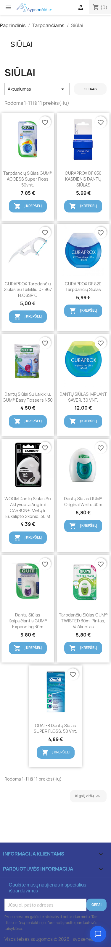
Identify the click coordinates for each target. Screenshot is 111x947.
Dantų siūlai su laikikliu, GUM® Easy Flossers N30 (28, 397)
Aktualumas (37, 89)
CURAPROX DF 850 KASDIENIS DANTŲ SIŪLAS (83, 179)
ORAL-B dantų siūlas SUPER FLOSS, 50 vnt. (55, 728)
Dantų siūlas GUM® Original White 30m (83, 501)
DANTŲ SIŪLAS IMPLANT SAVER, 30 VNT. (83, 397)
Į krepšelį (28, 206)
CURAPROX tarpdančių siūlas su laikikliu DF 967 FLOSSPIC (28, 289)
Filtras (90, 89)
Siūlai (21, 44)
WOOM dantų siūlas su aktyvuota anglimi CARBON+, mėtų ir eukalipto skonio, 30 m (27, 507)
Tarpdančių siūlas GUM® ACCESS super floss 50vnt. (27, 179)
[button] (98, 934)
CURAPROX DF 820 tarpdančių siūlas (83, 286)
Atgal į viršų (88, 796)
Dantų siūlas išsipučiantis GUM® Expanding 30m (28, 620)
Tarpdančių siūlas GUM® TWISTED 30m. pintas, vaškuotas (83, 620)
